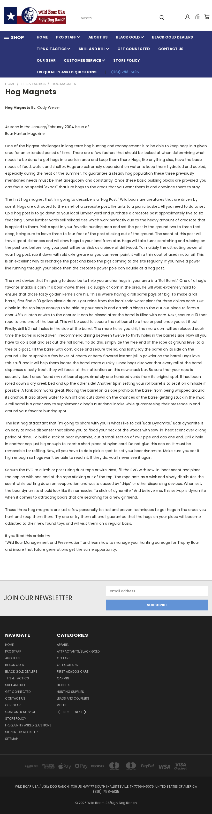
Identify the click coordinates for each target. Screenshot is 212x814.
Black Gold (128, 37)
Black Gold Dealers (172, 37)
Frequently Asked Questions (66, 72)
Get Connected (133, 48)
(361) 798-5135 (125, 72)
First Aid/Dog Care (72, 671)
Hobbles (63, 685)
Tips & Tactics (52, 48)
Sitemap (11, 739)
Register (30, 732)
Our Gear (46, 60)
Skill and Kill (92, 48)
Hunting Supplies (70, 691)
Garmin (63, 678)
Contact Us (170, 48)
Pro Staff (66, 37)
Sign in (11, 732)
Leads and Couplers (73, 698)
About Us (98, 37)
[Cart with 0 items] (206, 16)
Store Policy (126, 60)
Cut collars (67, 665)
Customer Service (83, 60)
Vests (61, 705)
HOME (42, 37)
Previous (204, 798)
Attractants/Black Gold (78, 651)
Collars (64, 658)
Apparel (63, 644)
